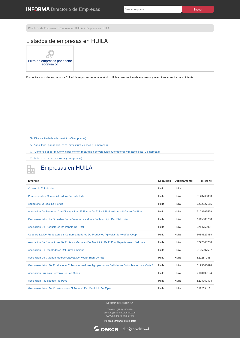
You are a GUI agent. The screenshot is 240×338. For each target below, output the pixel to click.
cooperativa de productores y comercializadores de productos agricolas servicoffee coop (82, 234)
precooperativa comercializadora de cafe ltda (56, 196)
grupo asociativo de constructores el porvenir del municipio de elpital (70, 288)
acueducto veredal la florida (45, 203)
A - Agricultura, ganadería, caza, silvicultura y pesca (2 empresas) (69, 144)
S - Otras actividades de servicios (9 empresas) (58, 138)
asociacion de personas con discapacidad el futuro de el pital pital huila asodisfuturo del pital (85, 211)
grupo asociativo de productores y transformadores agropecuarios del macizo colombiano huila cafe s (90, 265)
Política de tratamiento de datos (120, 321)
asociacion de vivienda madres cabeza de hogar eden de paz (66, 257)
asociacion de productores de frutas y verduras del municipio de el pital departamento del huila (87, 242)
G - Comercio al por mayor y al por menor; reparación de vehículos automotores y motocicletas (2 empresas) (95, 151)
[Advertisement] (120, 107)
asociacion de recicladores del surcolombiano (56, 249)
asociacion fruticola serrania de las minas (54, 272)
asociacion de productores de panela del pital (56, 226)
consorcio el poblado (41, 188)
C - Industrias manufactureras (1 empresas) (56, 158)
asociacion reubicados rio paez (47, 280)
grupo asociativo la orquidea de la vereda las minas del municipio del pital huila (78, 219)
